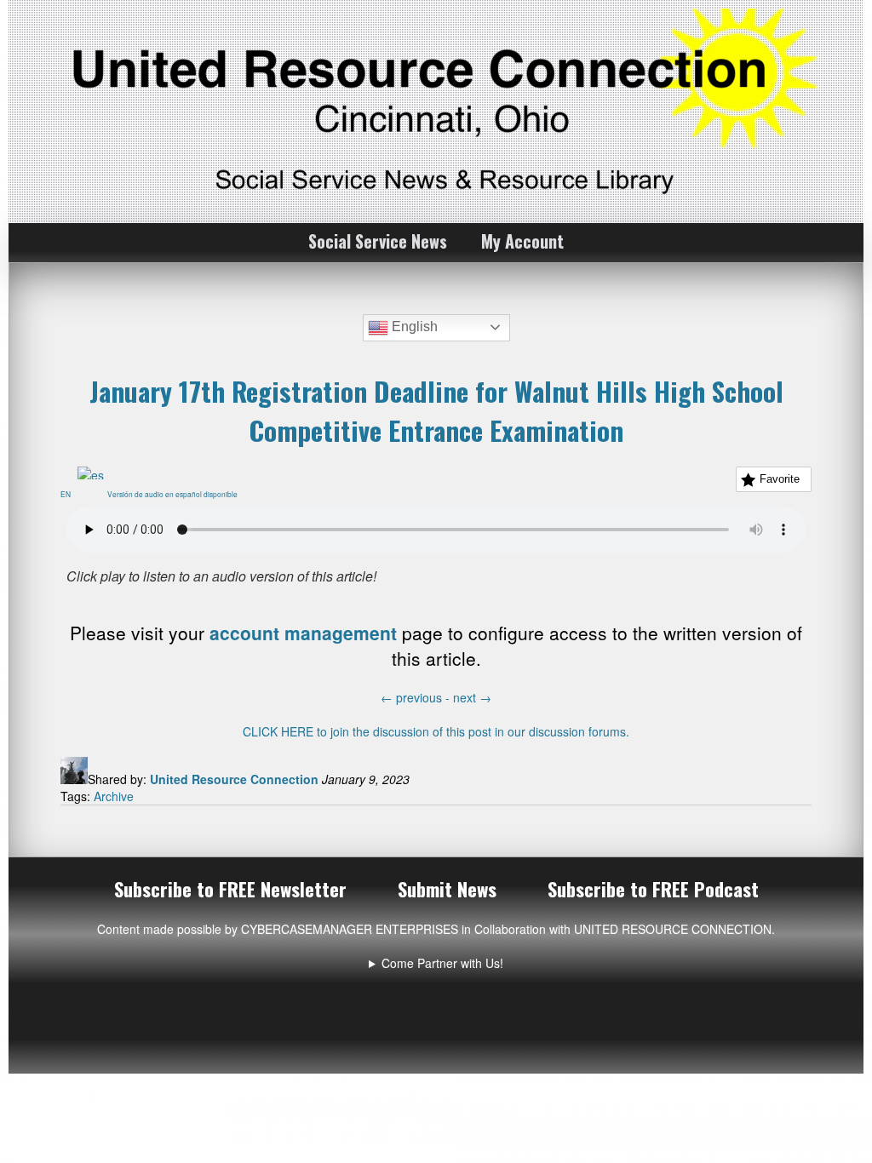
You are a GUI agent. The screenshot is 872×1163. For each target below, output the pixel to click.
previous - (417, 697)
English (413, 326)
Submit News (447, 888)
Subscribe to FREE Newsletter (230, 888)
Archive (114, 796)
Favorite (780, 479)
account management (303, 632)
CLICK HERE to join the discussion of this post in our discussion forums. (436, 731)
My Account (522, 241)
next (472, 697)
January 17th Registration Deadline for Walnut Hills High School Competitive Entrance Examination (436, 410)
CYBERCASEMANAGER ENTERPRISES (349, 928)
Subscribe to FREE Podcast (653, 888)
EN (68, 494)
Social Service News (377, 241)
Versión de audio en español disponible (175, 494)
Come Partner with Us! (442, 962)
